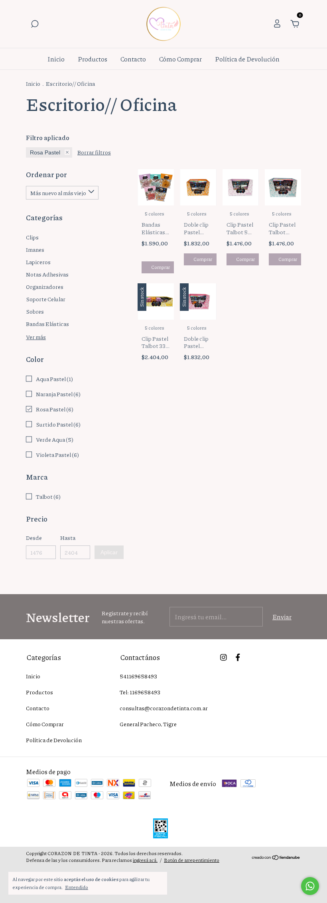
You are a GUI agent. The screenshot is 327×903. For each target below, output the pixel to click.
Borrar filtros (94, 152)
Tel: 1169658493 (140, 692)
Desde (34, 537)
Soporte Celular (45, 299)
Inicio (56, 58)
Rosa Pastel (45, 152)
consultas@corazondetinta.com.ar (164, 708)
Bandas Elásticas (47, 324)
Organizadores (44, 286)
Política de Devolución (247, 58)
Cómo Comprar (180, 58)
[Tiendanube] (276, 857)
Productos (92, 58)
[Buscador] (34, 24)
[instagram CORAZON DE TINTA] (223, 657)
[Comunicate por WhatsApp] (310, 886)
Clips (32, 237)
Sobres (35, 311)
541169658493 (138, 676)
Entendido (76, 887)
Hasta (67, 537)
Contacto (133, 58)
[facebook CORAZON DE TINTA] (238, 657)
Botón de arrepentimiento (191, 860)
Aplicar (109, 552)
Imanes (35, 249)
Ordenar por (46, 174)
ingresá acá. (145, 860)
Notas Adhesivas (47, 274)
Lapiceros (38, 262)
